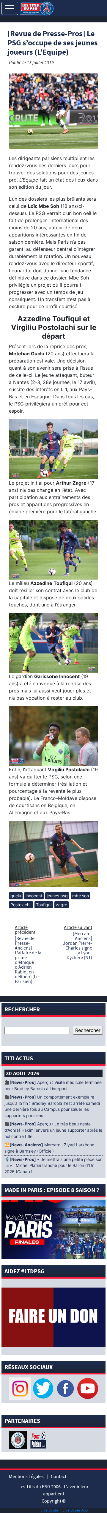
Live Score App (75, 1510)
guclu (15, 895)
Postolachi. (21, 904)
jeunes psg (57, 895)
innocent (34, 895)
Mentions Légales (26, 1477)
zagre (61, 904)
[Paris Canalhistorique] (18, 1440)
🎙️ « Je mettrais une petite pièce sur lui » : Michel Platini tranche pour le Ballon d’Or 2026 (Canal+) (53, 1165)
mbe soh (80, 895)
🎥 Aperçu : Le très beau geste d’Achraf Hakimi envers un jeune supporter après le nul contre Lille (53, 1130)
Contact (58, 1477)
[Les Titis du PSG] (36, 8)
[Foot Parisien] (37, 1440)
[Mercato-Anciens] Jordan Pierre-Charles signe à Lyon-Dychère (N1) (77, 946)
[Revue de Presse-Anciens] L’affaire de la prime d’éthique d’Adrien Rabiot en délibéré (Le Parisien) (28, 960)
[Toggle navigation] (9, 8)
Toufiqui (43, 904)
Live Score (49, 1510)
